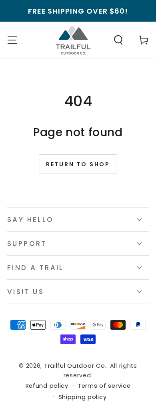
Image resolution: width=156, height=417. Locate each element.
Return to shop (78, 164)
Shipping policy (83, 397)
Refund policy (47, 386)
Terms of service (104, 386)
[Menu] (12, 40)
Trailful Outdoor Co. (75, 366)
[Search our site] (118, 40)
